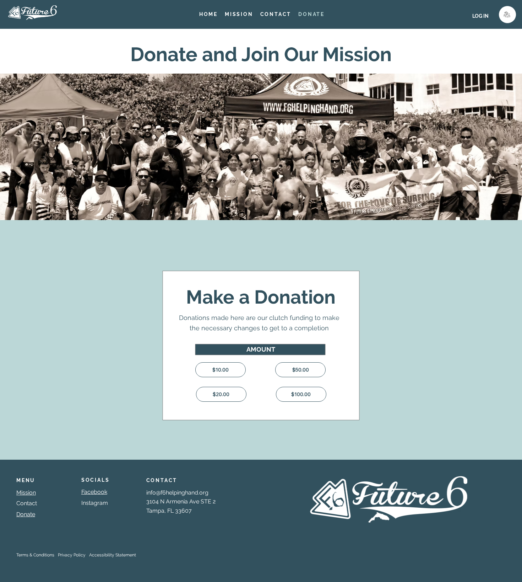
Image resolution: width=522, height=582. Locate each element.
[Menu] (507, 14)
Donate (25, 514)
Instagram (94, 503)
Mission (26, 492)
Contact (26, 503)
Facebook (94, 491)
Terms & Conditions (35, 554)
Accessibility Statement (112, 554)
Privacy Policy (72, 554)
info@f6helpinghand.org (177, 492)
